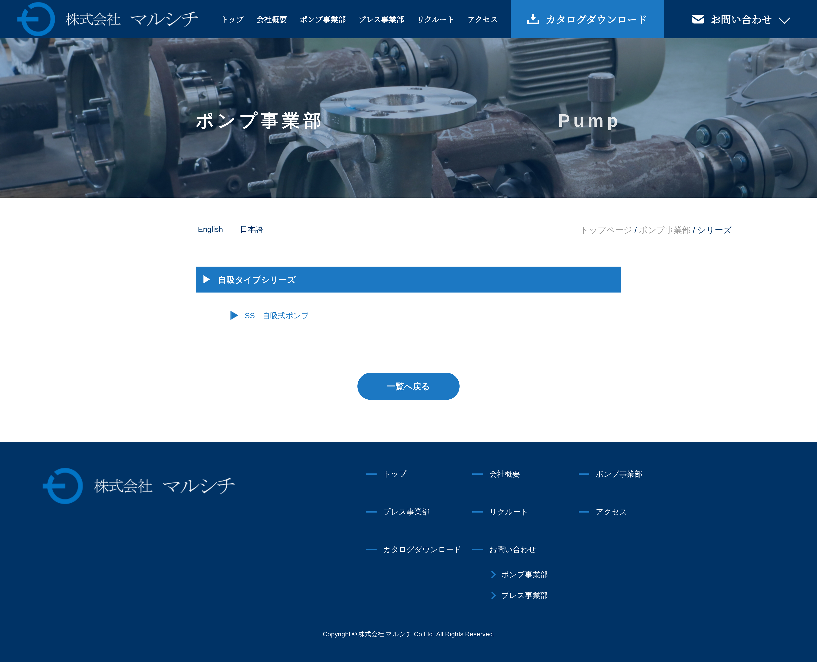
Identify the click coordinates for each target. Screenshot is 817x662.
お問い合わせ (741, 19)
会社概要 (271, 19)
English (210, 229)
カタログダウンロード (596, 19)
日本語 (251, 229)
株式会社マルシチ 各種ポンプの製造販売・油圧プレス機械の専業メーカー (107, 19)
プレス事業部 (381, 19)
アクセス (482, 19)
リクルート (436, 19)
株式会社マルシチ (139, 486)
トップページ (606, 230)
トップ (232, 19)
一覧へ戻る (408, 386)
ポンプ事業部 (323, 19)
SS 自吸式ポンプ (277, 315)
